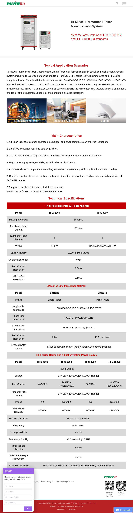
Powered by (62, 509)
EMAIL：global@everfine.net (18, 491)
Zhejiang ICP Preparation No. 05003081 (66, 506)
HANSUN (72, 509)
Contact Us (11, 477)
